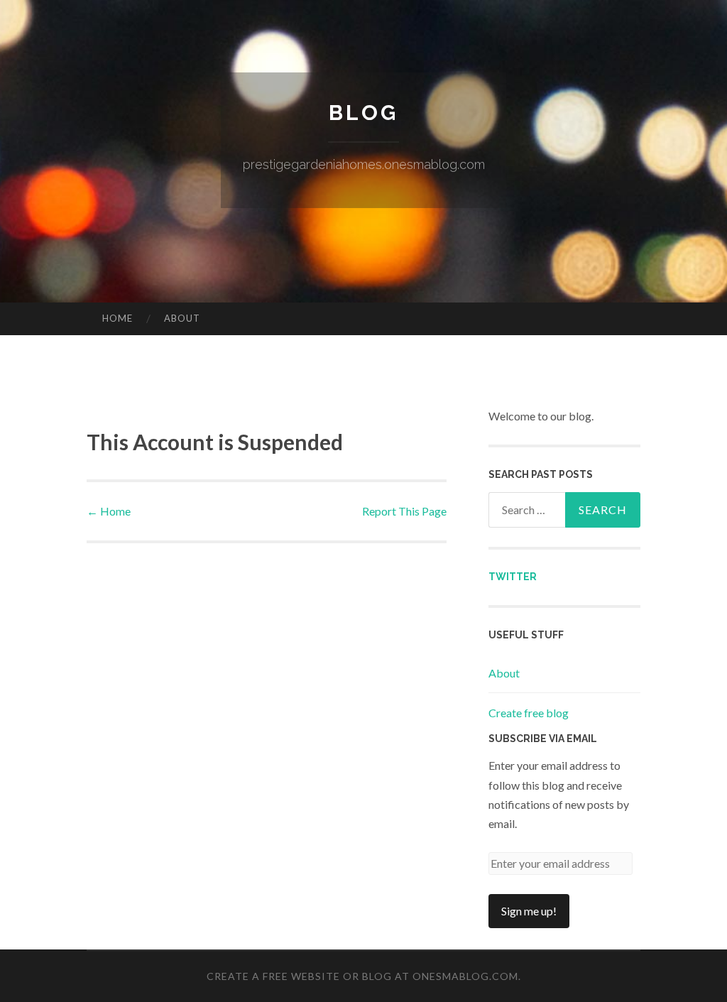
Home (117, 318)
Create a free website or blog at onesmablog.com (362, 976)
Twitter (512, 576)
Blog (363, 112)
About (182, 318)
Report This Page (404, 511)
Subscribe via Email (542, 738)
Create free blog (528, 712)
